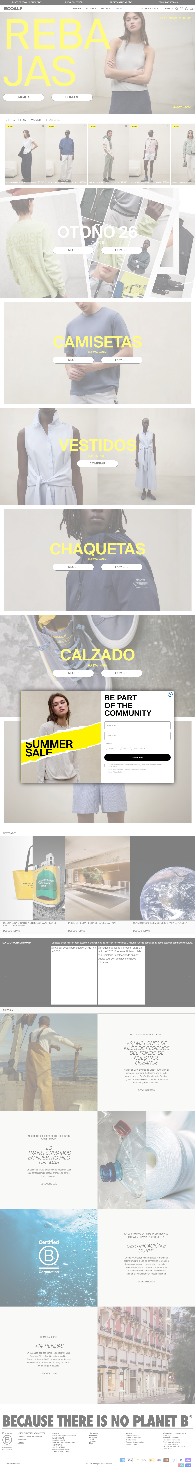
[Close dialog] (170, 694)
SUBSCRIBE (137, 757)
